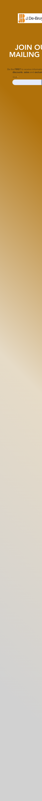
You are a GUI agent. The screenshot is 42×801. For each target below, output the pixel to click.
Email (15, 77)
